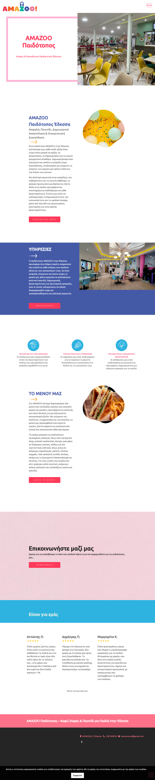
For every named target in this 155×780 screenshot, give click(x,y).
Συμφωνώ (77, 775)
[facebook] (81, 742)
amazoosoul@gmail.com (132, 736)
